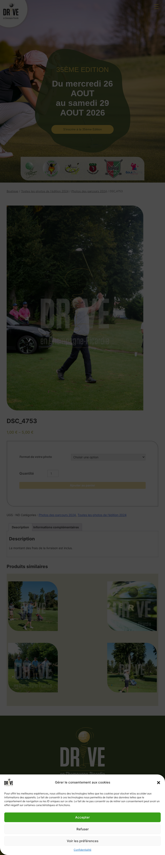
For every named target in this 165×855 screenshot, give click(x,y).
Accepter (82, 817)
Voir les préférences (82, 841)
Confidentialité (82, 849)
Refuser (82, 829)
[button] (158, 782)
